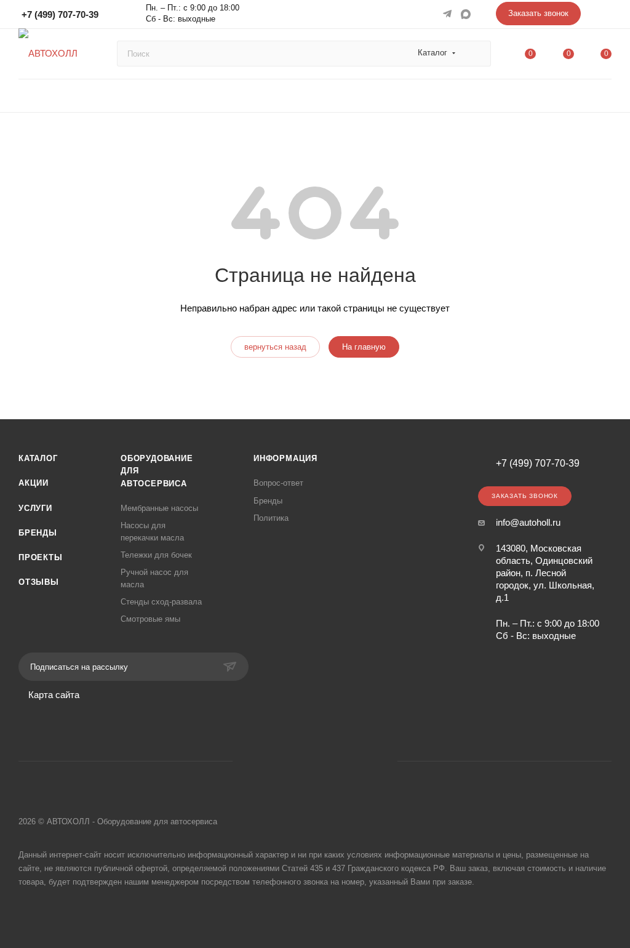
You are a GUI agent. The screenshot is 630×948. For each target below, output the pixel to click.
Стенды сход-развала (161, 601)
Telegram (299, 761)
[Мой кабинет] (606, 16)
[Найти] (476, 53)
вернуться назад (275, 346)
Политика (271, 518)
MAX (467, 14)
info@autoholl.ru (528, 522)
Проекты (40, 557)
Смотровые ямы (150, 619)
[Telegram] (448, 14)
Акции (33, 483)
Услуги (35, 508)
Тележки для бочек (156, 555)
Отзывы (38, 582)
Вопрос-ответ (278, 483)
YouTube (330, 761)
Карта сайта (53, 694)
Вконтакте (268, 761)
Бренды (37, 532)
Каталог (38, 458)
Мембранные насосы (159, 508)
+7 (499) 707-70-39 (60, 14)
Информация (285, 458)
